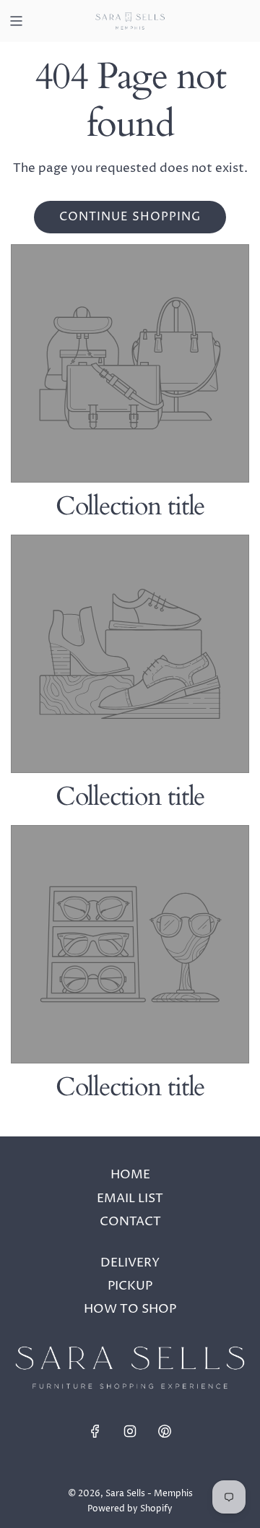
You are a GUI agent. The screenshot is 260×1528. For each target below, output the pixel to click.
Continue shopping (130, 217)
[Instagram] (130, 1431)
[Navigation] (16, 21)
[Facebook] (95, 1431)
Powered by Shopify (130, 1509)
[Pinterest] (165, 1431)
